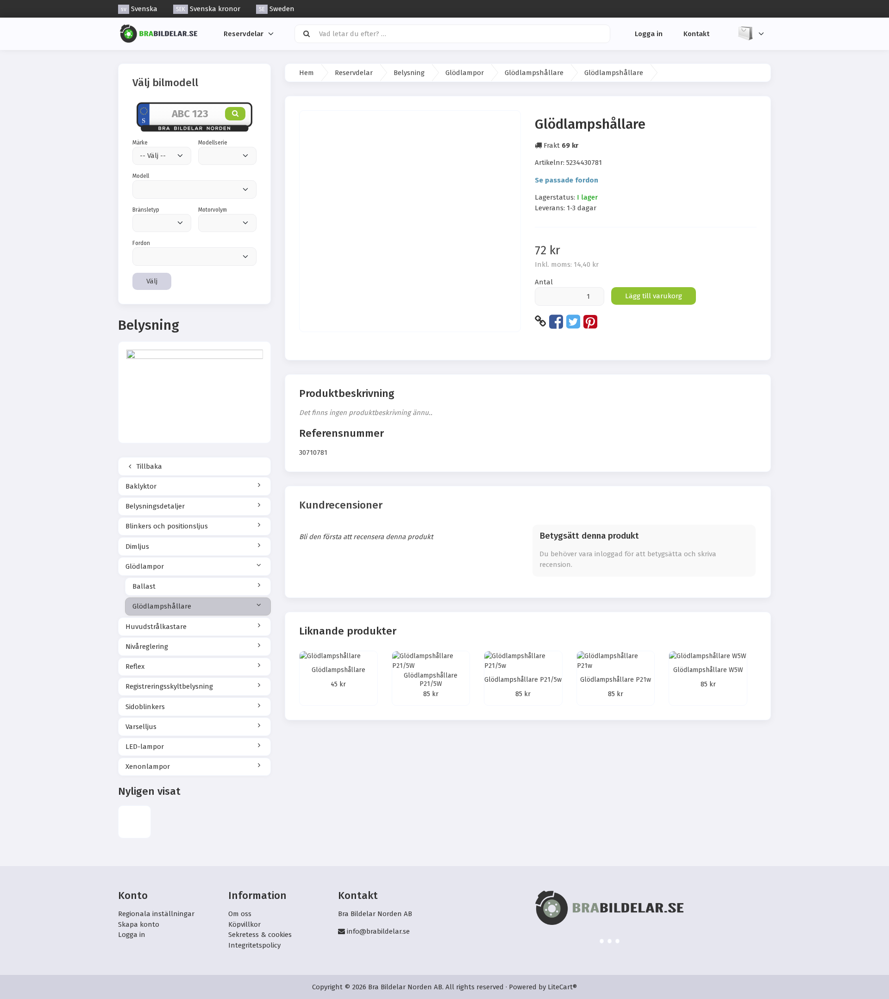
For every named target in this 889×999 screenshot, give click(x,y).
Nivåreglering (146, 646)
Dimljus (137, 546)
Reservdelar (243, 33)
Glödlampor (144, 566)
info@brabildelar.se (378, 931)
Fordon (141, 243)
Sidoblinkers (145, 707)
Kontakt (696, 33)
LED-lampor (144, 746)
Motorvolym (212, 210)
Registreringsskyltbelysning (169, 686)
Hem (306, 73)
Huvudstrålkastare (156, 626)
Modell (140, 176)
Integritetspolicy (254, 945)
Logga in (649, 33)
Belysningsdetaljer (155, 506)
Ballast (144, 586)
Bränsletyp (145, 210)
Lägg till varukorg (653, 296)
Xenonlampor (147, 766)
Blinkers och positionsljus (166, 526)
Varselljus (141, 727)
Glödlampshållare (161, 606)
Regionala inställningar (156, 914)
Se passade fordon (566, 180)
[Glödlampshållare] (134, 821)
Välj (151, 281)
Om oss (239, 914)
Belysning (409, 73)
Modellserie (212, 142)
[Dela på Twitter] (573, 321)
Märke (140, 142)
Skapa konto (138, 924)
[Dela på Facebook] (556, 321)
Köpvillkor (244, 924)
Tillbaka (148, 466)
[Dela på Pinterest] (590, 321)
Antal (544, 282)
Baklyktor (141, 486)
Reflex (134, 666)
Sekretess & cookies (260, 934)
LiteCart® (562, 987)
